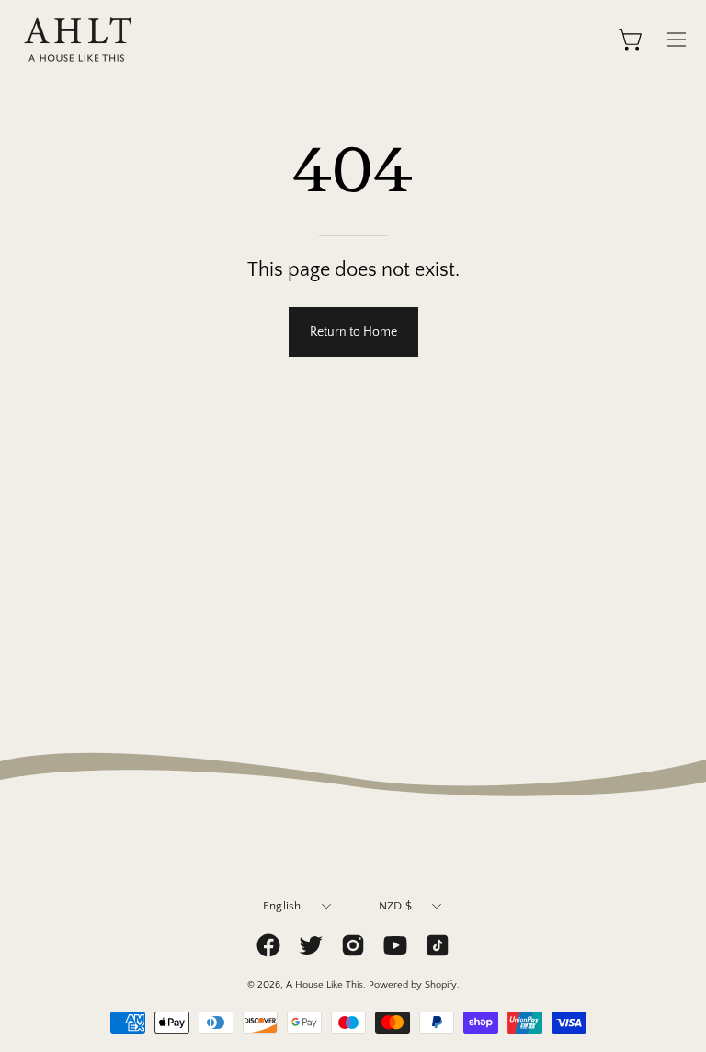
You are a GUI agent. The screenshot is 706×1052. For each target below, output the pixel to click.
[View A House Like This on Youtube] (395, 945)
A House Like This (324, 984)
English (282, 905)
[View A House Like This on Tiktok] (437, 945)
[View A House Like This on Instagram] (353, 945)
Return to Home (353, 332)
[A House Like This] (78, 39)
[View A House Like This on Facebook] (268, 945)
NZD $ (395, 905)
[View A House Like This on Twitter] (311, 945)
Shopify (441, 984)
